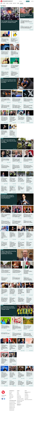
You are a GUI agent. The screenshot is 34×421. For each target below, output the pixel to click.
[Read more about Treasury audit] (17, 264)
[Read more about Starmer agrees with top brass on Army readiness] (4, 340)
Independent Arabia (12, 404)
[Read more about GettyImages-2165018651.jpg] (26, 11)
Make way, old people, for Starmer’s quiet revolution (5, 215)
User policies (26, 398)
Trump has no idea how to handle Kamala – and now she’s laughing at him (16, 215)
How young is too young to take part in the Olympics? (21, 118)
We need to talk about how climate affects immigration (14, 66)
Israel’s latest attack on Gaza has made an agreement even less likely (8, 81)
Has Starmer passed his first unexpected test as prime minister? (29, 119)
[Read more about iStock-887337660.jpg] (14, 47)
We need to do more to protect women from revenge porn (4, 53)
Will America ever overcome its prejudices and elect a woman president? (4, 375)
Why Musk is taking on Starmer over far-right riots (5, 160)
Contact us (3, 396)
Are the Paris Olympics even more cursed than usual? (13, 361)
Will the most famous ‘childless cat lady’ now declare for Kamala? (4, 361)
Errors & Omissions (14, 38)
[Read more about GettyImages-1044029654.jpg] (13, 354)
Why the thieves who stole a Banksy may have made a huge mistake (16, 106)
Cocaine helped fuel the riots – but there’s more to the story (5, 100)
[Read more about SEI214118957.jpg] (13, 368)
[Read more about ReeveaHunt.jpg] (21, 285)
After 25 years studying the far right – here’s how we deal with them (8, 141)
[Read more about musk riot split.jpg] (6, 153)
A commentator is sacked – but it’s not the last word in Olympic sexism (8, 308)
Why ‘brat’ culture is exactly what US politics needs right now (5, 327)
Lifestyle (14, 3)
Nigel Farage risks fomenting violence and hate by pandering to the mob (8, 252)
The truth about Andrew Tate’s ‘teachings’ (4, 382)
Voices (7, 3)
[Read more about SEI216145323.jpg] (21, 112)
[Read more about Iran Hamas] (28, 264)
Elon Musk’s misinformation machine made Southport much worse (12, 235)
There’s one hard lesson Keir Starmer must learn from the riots (28, 160)
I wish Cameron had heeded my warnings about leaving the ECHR (28, 334)
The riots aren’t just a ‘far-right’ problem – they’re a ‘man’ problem (13, 180)
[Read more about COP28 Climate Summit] (14, 61)
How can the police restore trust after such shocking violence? (12, 375)
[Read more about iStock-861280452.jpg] (17, 320)
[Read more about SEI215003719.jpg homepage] (10, 13)
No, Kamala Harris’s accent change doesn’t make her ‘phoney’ (29, 189)
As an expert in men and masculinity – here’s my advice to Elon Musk (26, 21)
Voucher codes (19, 397)
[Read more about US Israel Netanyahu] (29, 285)
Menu (31, 1)
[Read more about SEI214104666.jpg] (4, 368)
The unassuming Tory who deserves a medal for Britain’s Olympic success (5, 222)
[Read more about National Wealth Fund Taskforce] (13, 340)
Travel (18, 3)
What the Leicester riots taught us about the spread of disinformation (28, 100)
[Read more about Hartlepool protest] (29, 173)
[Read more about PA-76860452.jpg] (13, 285)
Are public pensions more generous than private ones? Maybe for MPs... (12, 133)
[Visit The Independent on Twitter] (4, 399)
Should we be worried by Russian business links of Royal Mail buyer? (7, 197)
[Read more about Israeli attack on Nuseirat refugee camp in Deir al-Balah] (25, 83)
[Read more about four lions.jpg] (13, 112)
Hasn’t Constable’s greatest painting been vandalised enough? (21, 375)
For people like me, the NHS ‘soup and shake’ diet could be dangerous (28, 166)
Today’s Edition (11, 396)
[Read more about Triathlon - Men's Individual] (6, 264)
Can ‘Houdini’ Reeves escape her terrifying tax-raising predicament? (16, 271)
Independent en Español (12, 403)
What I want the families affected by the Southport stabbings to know (4, 291)
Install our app (11, 397)
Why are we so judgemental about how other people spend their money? (16, 327)
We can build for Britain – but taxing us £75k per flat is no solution (16, 222)
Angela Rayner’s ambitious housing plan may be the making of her (28, 279)
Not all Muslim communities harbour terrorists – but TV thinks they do (13, 119)
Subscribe (27, 1)
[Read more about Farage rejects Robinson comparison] (25, 255)
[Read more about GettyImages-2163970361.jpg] (25, 310)
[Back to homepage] (5, 392)
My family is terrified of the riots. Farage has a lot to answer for (21, 180)
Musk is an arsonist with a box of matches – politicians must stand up (28, 106)
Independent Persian (12, 407)
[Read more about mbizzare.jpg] (14, 34)
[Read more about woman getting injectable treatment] (29, 340)
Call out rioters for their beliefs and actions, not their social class (5, 106)
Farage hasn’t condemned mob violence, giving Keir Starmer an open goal (13, 244)
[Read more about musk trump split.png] (21, 340)
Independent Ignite (19, 401)
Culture (10, 3)
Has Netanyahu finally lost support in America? (29, 291)
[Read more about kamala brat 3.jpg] (6, 320)
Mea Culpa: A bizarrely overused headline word (14, 40)
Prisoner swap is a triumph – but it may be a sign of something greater (21, 235)
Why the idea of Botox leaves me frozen (29, 346)
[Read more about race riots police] (25, 143)
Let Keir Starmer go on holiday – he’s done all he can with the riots (4, 180)
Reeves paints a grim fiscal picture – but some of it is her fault (12, 300)
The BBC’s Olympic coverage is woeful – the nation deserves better (4, 235)
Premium (21, 3)
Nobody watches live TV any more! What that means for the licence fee (5, 271)
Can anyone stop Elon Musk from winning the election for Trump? (21, 347)
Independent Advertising (20, 400)
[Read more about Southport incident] (21, 173)
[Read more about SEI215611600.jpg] (13, 173)
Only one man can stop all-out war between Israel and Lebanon (29, 300)
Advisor (18, 392)
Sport (4, 3)
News (1, 3)
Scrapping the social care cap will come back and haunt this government (12, 291)
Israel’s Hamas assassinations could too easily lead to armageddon (28, 272)
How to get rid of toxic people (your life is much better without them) (4, 119)
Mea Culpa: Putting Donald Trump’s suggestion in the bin (13, 189)
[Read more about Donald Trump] (17, 209)
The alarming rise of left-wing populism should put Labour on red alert (4, 347)
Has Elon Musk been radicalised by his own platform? (4, 133)
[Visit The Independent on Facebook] (2, 399)
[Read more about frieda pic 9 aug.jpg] (4, 112)
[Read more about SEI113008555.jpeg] (21, 368)
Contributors (26, 394)
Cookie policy (26, 395)
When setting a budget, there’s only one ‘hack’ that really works (14, 53)
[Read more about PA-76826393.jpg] (6, 209)
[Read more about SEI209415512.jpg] (13, 228)
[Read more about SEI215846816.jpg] (6, 93)
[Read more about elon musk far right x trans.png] (28, 93)
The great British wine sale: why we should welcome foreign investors (27, 327)
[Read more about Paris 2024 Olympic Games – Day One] (4, 228)
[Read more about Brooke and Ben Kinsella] (4, 285)
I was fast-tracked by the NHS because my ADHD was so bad (16, 334)
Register (10, 393)
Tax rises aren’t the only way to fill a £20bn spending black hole (13, 347)
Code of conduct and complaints (27, 392)
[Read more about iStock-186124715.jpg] (5, 47)
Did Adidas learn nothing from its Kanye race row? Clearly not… (29, 374)
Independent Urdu (11, 408)
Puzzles (18, 393)
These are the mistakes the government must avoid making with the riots (26, 15)
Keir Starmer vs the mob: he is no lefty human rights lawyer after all (28, 215)
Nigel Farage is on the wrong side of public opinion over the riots (16, 160)
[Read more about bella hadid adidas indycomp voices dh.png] (29, 368)
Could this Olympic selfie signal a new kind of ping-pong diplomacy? (29, 235)
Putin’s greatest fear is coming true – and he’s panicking (4, 40)
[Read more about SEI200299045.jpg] (25, 199)
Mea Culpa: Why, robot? (5, 333)
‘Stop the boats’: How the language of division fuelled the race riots (29, 180)
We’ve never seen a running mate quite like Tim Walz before (5, 166)
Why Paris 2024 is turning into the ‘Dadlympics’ (4, 279)
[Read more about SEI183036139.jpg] (4, 354)
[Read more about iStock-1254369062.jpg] (28, 320)
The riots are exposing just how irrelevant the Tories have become (16, 100)
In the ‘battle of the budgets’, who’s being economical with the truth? (21, 291)
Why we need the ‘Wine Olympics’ (4, 66)
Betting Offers (19, 396)
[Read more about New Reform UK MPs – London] (17, 153)
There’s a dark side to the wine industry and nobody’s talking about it (4, 189)
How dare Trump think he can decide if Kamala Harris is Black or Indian (21, 244)
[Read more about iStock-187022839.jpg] (5, 61)
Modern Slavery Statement (28, 399)
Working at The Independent (19, 404)
